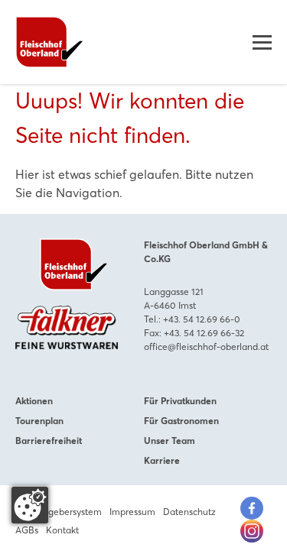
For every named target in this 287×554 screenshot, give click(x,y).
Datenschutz (189, 511)
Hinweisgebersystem (58, 511)
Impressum (132, 511)
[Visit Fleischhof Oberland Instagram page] (251, 531)
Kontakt (62, 530)
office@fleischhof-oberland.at (206, 346)
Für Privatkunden (180, 401)
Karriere (162, 460)
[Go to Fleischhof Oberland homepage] (49, 42)
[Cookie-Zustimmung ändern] (29, 505)
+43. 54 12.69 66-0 (201, 319)
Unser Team (169, 440)
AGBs (26, 530)
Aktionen (34, 401)
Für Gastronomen (181, 420)
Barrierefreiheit (48, 440)
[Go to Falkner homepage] (66, 327)
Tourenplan (39, 420)
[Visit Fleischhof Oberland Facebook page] (251, 508)
